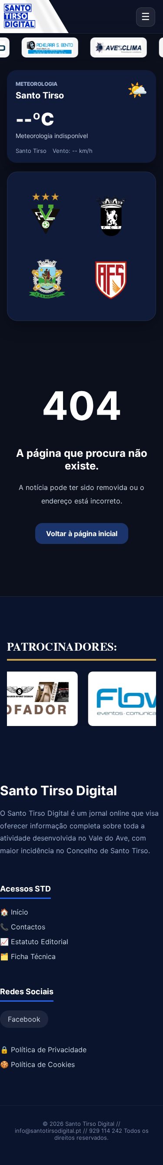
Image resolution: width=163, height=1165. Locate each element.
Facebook (24, 1019)
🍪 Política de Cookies (37, 1064)
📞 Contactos (22, 926)
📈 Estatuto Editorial (34, 941)
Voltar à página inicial (81, 533)
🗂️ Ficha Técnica (28, 956)
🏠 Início (14, 912)
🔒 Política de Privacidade (43, 1049)
